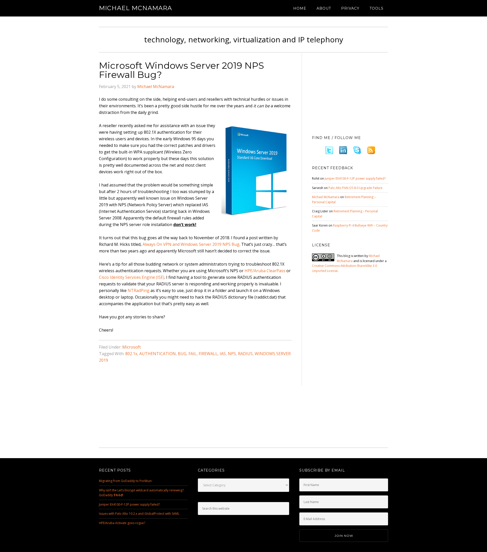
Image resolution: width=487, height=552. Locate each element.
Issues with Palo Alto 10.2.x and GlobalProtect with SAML (139, 513)
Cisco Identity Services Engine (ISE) (131, 277)
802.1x (131, 353)
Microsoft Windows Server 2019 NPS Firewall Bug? (181, 70)
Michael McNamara (135, 8)
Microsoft (131, 347)
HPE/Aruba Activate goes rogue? (122, 523)
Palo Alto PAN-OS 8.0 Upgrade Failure (355, 188)
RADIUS (245, 353)
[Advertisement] (350, 92)
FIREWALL (208, 353)
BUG (182, 353)
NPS (232, 353)
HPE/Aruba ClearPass (265, 270)
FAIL (192, 353)
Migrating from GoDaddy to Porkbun (125, 481)
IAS (223, 353)
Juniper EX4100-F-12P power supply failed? (355, 178)
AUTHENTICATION (157, 353)
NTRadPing (138, 290)
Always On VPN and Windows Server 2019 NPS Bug (191, 244)
